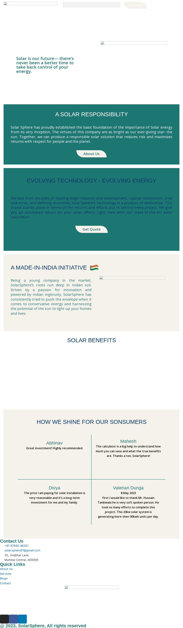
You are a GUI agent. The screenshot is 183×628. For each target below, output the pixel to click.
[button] (91, 5)
